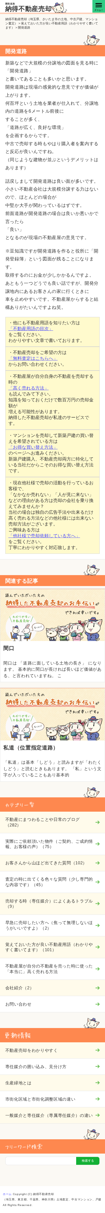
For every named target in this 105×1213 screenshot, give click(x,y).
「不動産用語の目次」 (30, 328)
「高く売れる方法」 (28, 388)
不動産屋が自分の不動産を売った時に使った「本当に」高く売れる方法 (49, 969)
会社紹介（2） (19, 987)
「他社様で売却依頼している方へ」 (44, 535)
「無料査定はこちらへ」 (33, 358)
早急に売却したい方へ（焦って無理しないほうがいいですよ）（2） (49, 925)
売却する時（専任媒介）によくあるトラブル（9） (49, 904)
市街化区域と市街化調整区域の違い (40, 1099)
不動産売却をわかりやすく (31, 1050)
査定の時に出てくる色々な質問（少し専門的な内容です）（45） (49, 882)
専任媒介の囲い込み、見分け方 (36, 1066)
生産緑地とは (18, 1082)
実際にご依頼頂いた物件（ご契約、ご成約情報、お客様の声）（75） (49, 844)
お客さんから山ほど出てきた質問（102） (46, 862)
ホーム (7, 1194)
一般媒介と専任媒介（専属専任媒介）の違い (49, 1115)
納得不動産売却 (28, 8)
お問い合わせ (18, 1004)
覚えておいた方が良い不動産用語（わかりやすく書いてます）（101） (49, 947)
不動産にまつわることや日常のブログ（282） (42, 822)
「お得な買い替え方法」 (33, 447)
